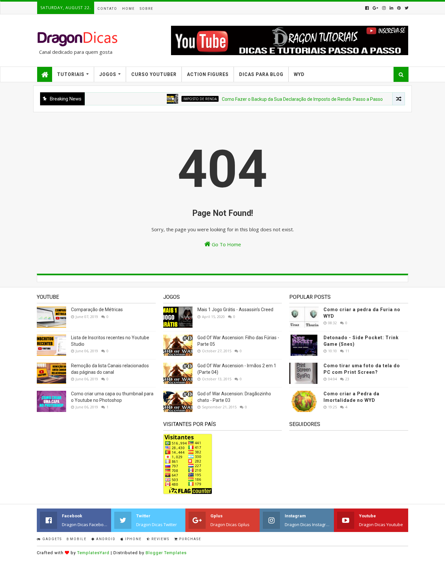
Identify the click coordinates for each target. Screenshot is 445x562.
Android (105, 539)
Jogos (107, 74)
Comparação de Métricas (97, 309)
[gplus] (375, 8)
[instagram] (384, 8)
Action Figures (208, 74)
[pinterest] (399, 8)
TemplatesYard (93, 552)
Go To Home (225, 244)
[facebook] (367, 8)
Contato (107, 8)
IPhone (133, 539)
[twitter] (406, 8)
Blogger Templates (166, 552)
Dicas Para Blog (261, 74)
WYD (299, 74)
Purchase (189, 539)
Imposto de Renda (191, 99)
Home (128, 8)
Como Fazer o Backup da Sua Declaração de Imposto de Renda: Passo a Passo (294, 99)
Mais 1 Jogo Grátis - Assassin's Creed (235, 309)
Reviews (159, 539)
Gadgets (51, 539)
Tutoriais (70, 74)
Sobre (146, 8)
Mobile (78, 539)
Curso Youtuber (154, 74)
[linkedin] (391, 8)
